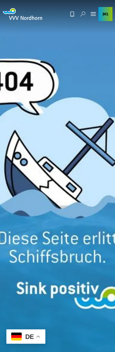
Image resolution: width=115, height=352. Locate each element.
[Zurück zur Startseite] (22, 14)
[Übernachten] (105, 14)
